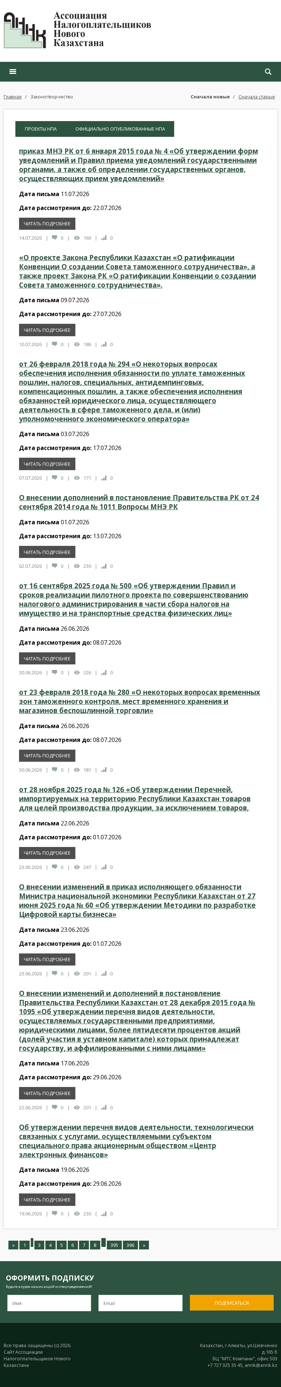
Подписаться (232, 1303)
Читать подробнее (47, 223)
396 (130, 1245)
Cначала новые (210, 96)
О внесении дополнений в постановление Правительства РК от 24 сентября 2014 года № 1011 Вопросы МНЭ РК (139, 502)
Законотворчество (51, 96)
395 (114, 1245)
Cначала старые (257, 96)
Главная (13, 96)
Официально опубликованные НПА (120, 128)
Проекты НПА (41, 128)
